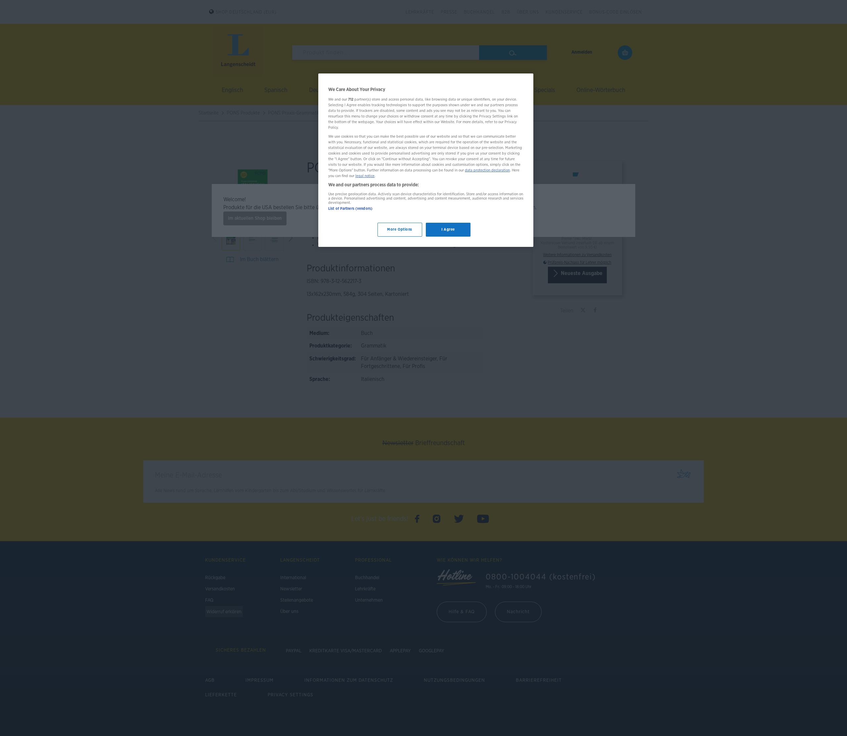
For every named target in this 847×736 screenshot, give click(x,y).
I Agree (448, 230)
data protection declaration (487, 170)
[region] (425, 160)
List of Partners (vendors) (350, 208)
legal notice (365, 176)
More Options (399, 230)
